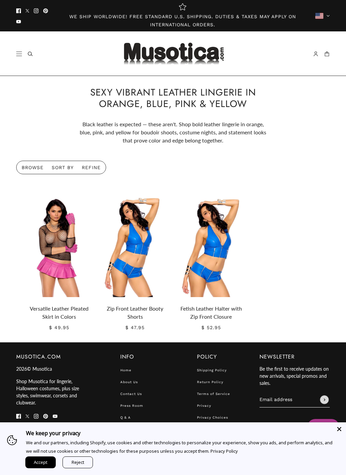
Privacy (204, 405)
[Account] (316, 54)
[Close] (339, 429)
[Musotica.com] (173, 54)
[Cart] (327, 54)
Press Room (131, 405)
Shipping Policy (212, 370)
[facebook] (19, 10)
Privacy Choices (212, 417)
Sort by (63, 167)
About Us (129, 382)
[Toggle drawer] (19, 54)
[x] (27, 10)
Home (125, 370)
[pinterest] (46, 10)
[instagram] (36, 10)
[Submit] (324, 399)
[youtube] (19, 21)
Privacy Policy (224, 451)
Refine (91, 167)
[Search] (30, 54)
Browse (33, 167)
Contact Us (131, 394)
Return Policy (210, 382)
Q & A (125, 417)
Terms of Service (213, 394)
